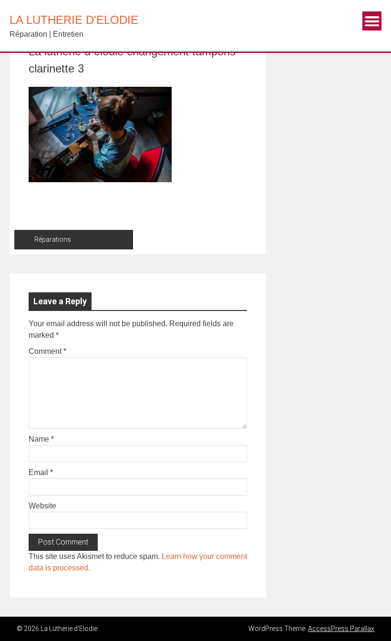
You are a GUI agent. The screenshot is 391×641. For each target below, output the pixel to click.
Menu (371, 21)
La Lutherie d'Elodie (74, 19)
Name (41, 439)
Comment (47, 351)
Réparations (52, 239)
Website (42, 506)
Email (41, 472)
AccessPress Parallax (341, 628)
